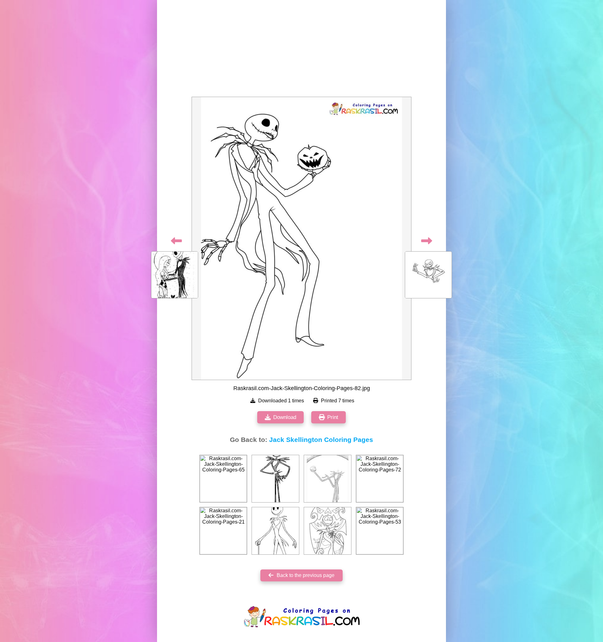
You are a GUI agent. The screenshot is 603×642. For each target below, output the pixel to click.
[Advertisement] (301, 50)
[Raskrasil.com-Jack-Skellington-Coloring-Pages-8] (275, 479)
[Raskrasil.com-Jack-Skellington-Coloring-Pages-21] (223, 531)
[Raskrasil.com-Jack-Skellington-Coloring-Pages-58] (275, 531)
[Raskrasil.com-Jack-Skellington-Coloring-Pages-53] (380, 531)
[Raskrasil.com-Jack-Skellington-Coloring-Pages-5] (327, 531)
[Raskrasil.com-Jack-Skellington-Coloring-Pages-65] (223, 479)
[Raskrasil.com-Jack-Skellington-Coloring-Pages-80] (327, 479)
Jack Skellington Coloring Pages (321, 439)
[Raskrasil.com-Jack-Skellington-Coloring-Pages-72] (380, 479)
